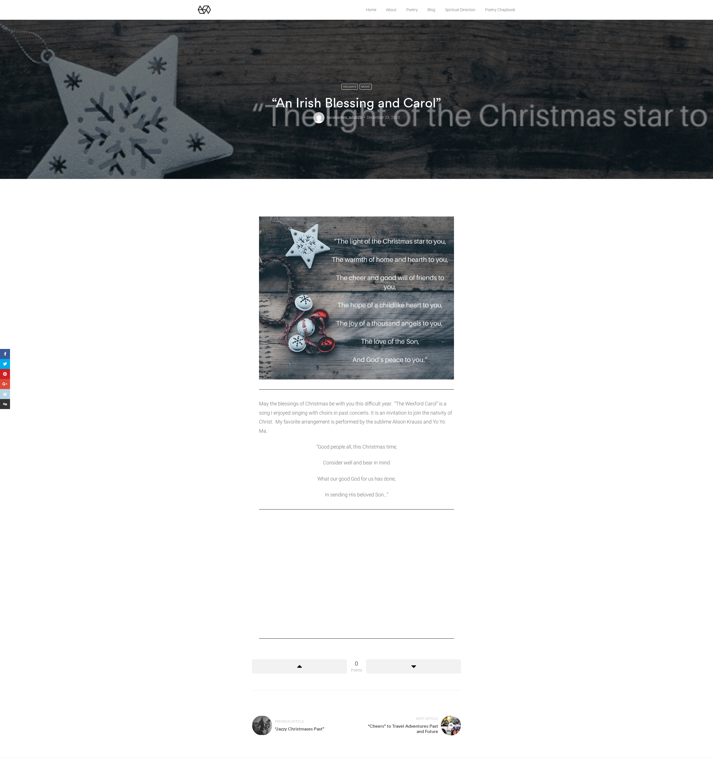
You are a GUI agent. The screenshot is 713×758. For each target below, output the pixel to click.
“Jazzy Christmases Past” (299, 729)
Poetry (412, 10)
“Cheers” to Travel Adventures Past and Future (403, 728)
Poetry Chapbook (500, 10)
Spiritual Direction (460, 10)
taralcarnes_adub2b (344, 117)
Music (365, 86)
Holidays (349, 86)
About (391, 10)
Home (371, 10)
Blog (431, 10)
